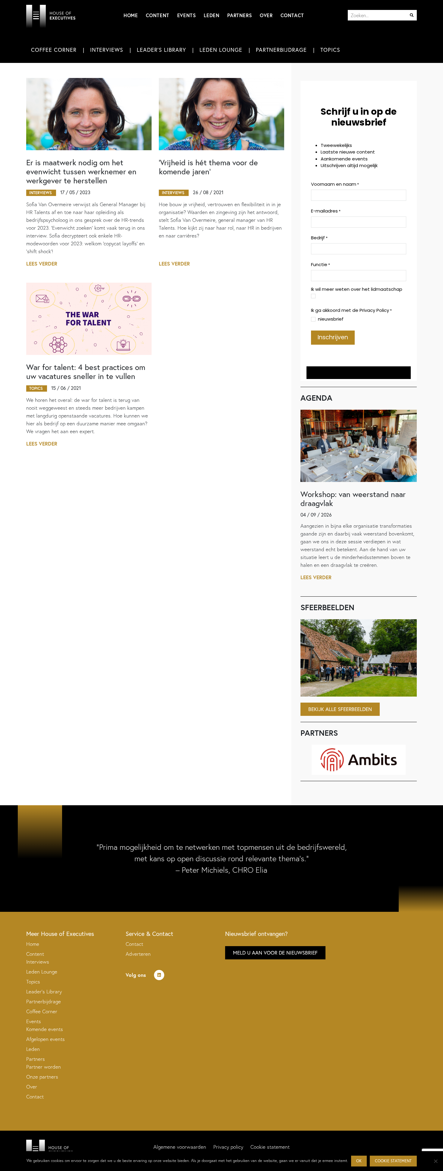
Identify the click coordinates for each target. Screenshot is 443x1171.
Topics (330, 49)
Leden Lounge (221, 49)
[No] (435, 1161)
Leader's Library (161, 49)
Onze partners (42, 1076)
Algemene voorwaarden (179, 1147)
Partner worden (43, 1067)
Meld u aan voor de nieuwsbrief (275, 952)
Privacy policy (228, 1147)
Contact (292, 15)
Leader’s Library (44, 991)
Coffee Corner (54, 49)
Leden (211, 15)
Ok (359, 1160)
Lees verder (41, 263)
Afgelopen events (45, 1039)
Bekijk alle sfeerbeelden (340, 709)
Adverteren (138, 954)
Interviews (106, 49)
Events (186, 15)
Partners (239, 15)
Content (157, 15)
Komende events (44, 1029)
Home (131, 15)
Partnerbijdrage (281, 49)
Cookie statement (270, 1147)
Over (266, 15)
